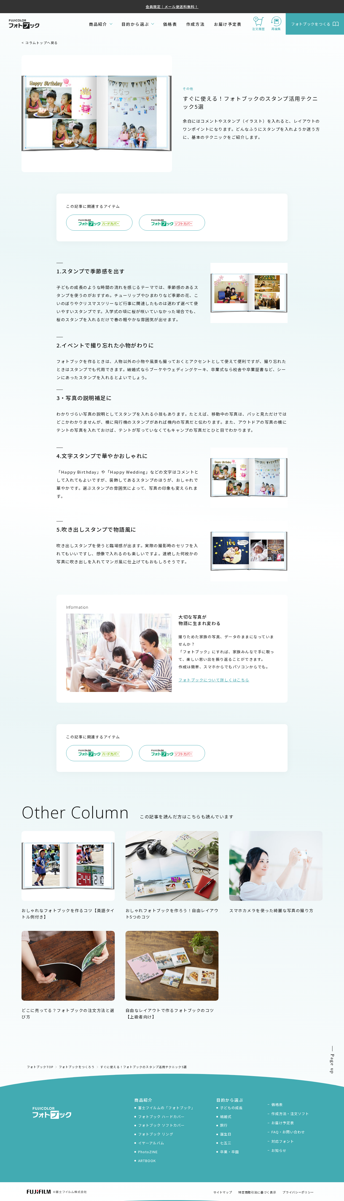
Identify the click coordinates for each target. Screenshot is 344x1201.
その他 (188, 88)
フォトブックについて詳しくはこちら (213, 680)
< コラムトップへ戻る (40, 42)
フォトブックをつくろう (77, 1067)
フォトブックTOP (40, 1067)
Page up (332, 1064)
